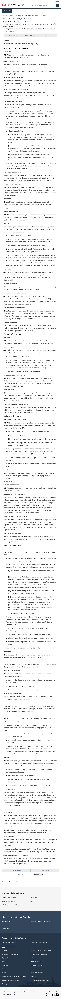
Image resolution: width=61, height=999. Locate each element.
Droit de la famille (7, 921)
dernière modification (33, 29)
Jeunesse (33, 976)
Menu (8, 11)
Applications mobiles (20, 992)
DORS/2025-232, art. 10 (10, 479)
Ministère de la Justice (16, 15)
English (57, 2)
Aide (31, 901)
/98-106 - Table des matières (27, 19)
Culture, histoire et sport (9, 984)
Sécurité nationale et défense (10, 980)
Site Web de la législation (31, 15)
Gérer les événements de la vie (39, 980)
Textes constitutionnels (9, 897)
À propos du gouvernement (38, 942)
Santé (3, 969)
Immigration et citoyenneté (10, 954)
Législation (44, 15)
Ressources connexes (8, 901)
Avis (46, 992)
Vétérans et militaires (36, 973)
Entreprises (5, 961)
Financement (6, 929)
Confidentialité (53, 992)
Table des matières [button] (30, 35)
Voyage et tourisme (8, 958)
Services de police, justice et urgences (41, 950)
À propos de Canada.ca (35, 992)
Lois (31, 925)
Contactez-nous (35, 905)
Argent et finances (36, 961)
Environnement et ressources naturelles (14, 976)
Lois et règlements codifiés (10, 905)
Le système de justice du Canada (40, 921)
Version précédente (9, 481)
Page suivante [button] (48, 35)
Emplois (4, 950)
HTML (16, 24)
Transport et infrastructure (38, 954)
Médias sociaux (6, 992)
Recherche (33, 897)
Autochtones (34, 969)
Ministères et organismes (9, 946)
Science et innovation (36, 965)
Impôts (4, 973)
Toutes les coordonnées (9, 942)
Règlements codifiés (9, 19)
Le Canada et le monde (37, 958)
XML (46, 24)
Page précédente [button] (12, 35)
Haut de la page (7, 994)
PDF (4, 26)
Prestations (5, 965)
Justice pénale (6, 925)
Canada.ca (5, 15)
